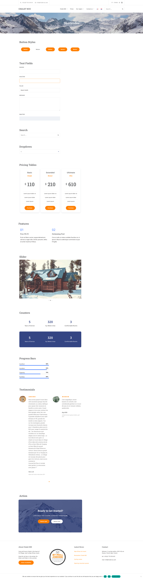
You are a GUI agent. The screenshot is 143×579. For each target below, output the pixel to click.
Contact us (89, 9)
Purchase (29, 208)
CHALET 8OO (25, 9)
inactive (22, 114)
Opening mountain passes (81, 563)
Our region (79, 9)
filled (21, 86)
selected (22, 76)
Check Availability (26, 562)
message (22, 95)
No (109, 576)
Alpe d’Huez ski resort (80, 551)
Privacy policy (116, 576)
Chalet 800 (63, 9)
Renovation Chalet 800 (80, 555)
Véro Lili (31, 472)
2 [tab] (51, 481)
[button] (21, 281)
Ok (105, 576)
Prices (71, 9)
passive (21, 67)
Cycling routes (78, 559)
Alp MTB (64, 412)
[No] (141, 576)
